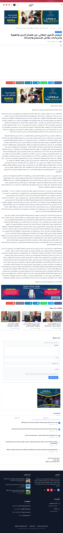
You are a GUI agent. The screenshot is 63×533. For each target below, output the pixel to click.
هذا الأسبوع (46, 418)
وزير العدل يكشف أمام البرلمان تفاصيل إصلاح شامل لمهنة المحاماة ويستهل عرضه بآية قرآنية (34, 429)
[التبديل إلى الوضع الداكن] (14, 5)
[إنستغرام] (9, 5)
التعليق (56, 345)
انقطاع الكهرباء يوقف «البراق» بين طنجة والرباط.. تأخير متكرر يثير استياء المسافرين (14, 479)
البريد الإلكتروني (54, 363)
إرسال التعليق (53, 377)
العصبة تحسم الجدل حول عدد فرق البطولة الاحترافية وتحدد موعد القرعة (15, 491)
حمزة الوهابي (15, 505)
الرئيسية (60, 28)
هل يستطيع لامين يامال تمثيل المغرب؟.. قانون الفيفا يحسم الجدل (40, 435)
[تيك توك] (4, 5)
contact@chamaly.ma (53, 506)
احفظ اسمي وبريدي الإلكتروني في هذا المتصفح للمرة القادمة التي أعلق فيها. (41, 374)
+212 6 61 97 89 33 (54, 511)
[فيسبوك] (11, 5)
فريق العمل (56, 460)
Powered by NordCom (23, 528)
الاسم (56, 357)
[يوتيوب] (6, 5)
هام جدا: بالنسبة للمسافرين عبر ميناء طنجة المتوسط (15, 485)
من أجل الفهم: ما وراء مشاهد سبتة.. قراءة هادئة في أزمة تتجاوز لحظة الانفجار (52, 326)
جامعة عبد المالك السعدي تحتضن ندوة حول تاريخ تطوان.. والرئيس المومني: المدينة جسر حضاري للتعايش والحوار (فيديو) (31, 442)
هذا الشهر (17, 418)
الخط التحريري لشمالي (53, 458)
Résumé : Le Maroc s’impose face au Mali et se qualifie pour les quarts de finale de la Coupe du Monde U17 (32, 449)
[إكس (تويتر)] (55, 490)
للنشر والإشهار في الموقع (52, 461)
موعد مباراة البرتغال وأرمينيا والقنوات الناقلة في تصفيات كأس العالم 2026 (39, 422)
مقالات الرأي (53, 28)
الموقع (56, 369)
